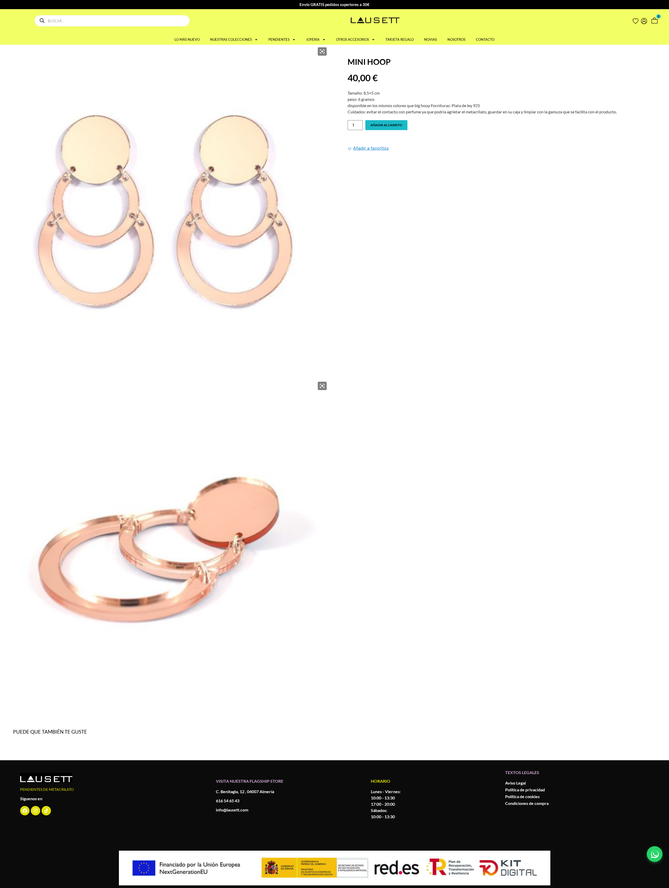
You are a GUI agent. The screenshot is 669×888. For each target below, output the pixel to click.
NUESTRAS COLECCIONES (231, 39)
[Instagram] (35, 810)
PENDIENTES (279, 39)
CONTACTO (485, 39)
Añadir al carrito (386, 125)
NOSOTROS (456, 39)
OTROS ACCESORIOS (352, 39)
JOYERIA (313, 39)
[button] (368, 148)
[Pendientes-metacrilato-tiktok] (46, 810)
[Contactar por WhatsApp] (654, 854)
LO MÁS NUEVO (187, 39)
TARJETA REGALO (399, 39)
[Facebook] (25, 810)
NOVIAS (430, 39)
